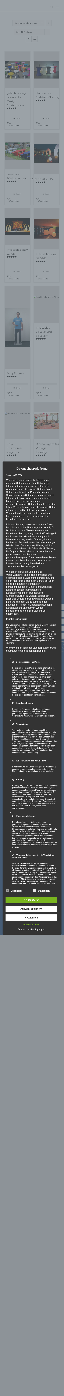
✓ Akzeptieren (31, 900)
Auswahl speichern (31, 909)
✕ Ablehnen (31, 917)
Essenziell (16, 891)
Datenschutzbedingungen (31, 929)
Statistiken (44, 891)
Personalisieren (31, 924)
